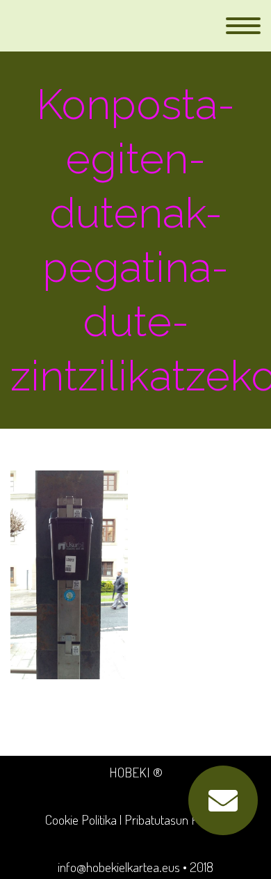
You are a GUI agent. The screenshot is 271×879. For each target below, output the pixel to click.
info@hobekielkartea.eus (119, 867)
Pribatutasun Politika (175, 819)
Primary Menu (243, 25)
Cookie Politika (81, 819)
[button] (223, 800)
